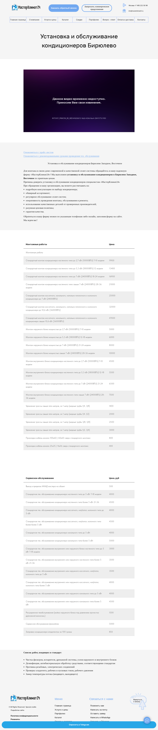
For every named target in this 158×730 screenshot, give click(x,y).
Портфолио (60, 714)
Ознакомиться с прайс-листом (38, 152)
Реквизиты (15, 719)
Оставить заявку (97, 714)
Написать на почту (98, 710)
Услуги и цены (61, 710)
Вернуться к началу (137, 701)
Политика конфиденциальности (24, 716)
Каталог (58, 717)
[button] (64, 8)
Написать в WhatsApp (100, 717)
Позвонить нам (97, 706)
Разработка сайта (17, 710)
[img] (26, 7)
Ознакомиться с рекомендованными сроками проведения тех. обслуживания (61, 156)
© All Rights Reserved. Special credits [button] (22, 707)
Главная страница (63, 706)
